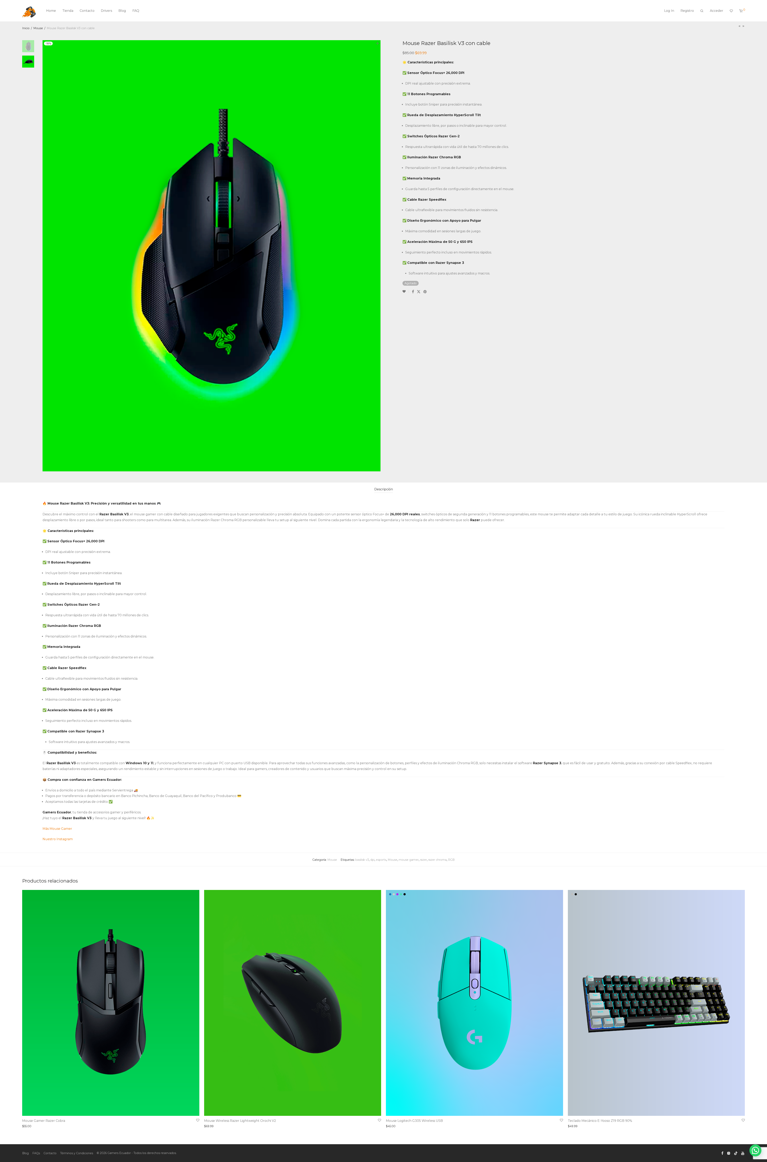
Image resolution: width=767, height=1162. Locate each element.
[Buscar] (702, 11)
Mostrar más (29, 1126)
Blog (122, 11)
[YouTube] (743, 1153)
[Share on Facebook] (413, 291)
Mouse (38, 28)
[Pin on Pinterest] (425, 291)
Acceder (716, 11)
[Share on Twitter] (418, 291)
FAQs (36, 1153)
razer (423, 860)
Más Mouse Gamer (58, 829)
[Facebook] (722, 1153)
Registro (687, 11)
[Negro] (404, 894)
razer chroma (437, 860)
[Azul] (390, 894)
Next (378, 256)
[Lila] (397, 894)
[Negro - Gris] (576, 894)
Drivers (106, 11)
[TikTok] (736, 1153)
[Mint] (401, 894)
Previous (45, 256)
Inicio (26, 28)
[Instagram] (728, 1153)
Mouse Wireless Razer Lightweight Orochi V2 (240, 1121)
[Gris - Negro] (572, 894)
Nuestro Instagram (58, 839)
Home (51, 11)
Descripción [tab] (383, 489)
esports (381, 860)
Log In (669, 11)
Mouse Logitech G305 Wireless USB (414, 1121)
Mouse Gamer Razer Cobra (43, 1121)
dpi (372, 860)
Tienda (67, 11)
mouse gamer (409, 860)
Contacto (87, 11)
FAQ (135, 11)
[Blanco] (394, 894)
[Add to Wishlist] (405, 291)
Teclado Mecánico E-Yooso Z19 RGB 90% (600, 1121)
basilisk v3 (362, 860)
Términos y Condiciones (76, 1153)
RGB (451, 860)
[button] (755, 1150)
